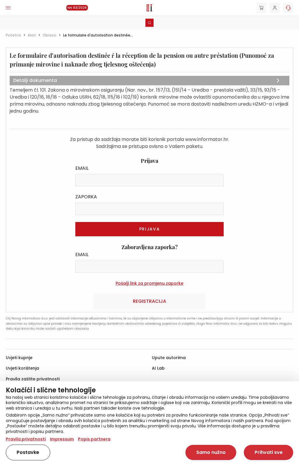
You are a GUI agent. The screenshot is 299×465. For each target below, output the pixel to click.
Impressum (62, 439)
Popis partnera (94, 439)
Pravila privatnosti (26, 439)
